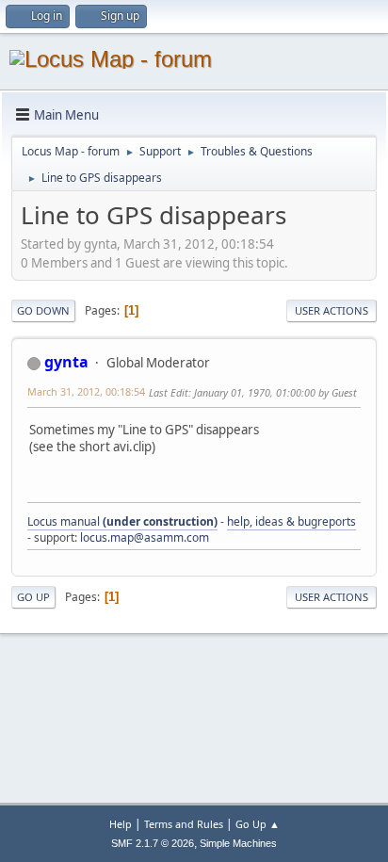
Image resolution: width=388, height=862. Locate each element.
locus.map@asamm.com (144, 537)
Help (120, 824)
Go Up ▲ (257, 824)
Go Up (33, 597)
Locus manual (122, 521)
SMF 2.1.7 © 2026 (152, 843)
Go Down (43, 310)
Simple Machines (238, 843)
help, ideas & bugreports (291, 521)
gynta (66, 361)
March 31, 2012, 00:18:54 (86, 391)
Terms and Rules (183, 824)
